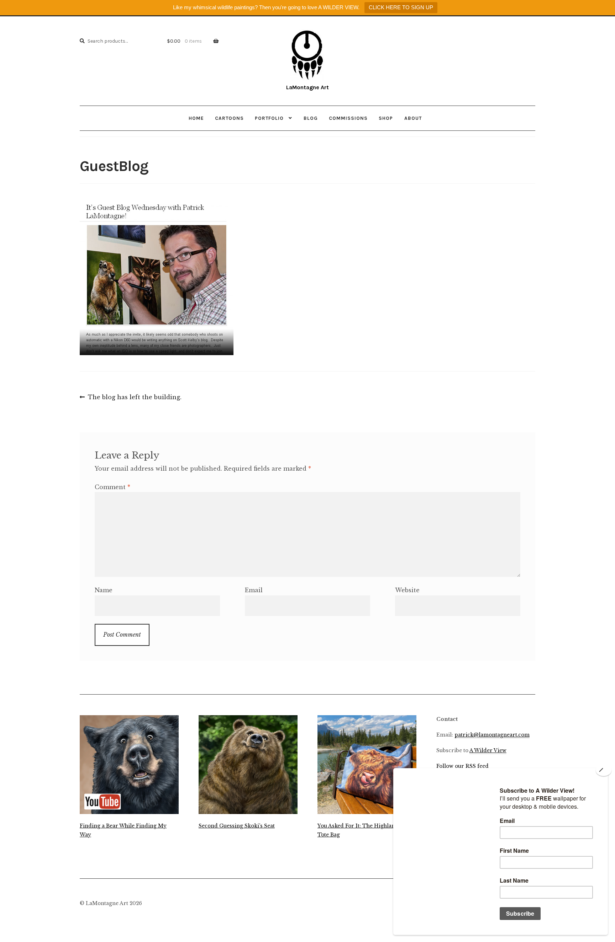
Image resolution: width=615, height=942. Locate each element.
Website (407, 590)
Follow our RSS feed (462, 766)
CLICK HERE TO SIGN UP (401, 7)
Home (196, 118)
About (413, 118)
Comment (112, 487)
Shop (386, 118)
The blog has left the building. (135, 397)
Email (254, 590)
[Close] (603, 770)
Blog (311, 118)
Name (103, 590)
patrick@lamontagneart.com (492, 735)
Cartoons (229, 118)
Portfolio (269, 118)
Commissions (348, 118)
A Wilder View (487, 751)
